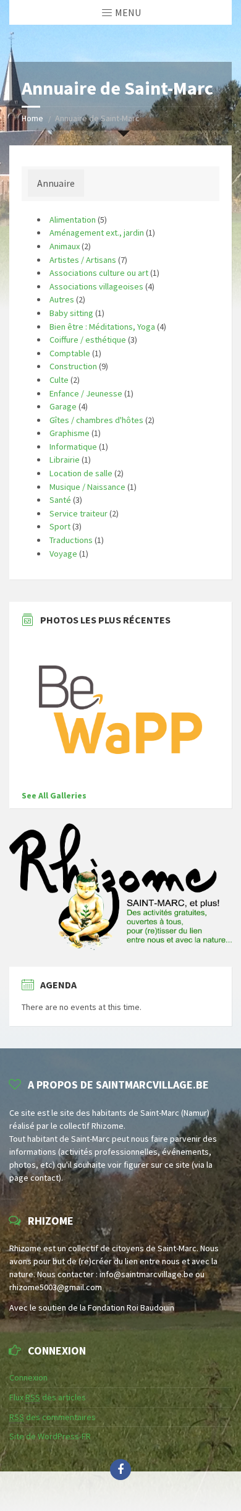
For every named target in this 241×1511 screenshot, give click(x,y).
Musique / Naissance (87, 486)
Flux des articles (47, 1397)
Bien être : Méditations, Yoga (102, 326)
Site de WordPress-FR (50, 1436)
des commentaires (52, 1417)
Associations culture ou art (98, 272)
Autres (61, 299)
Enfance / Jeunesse (85, 393)
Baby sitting (71, 313)
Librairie (64, 459)
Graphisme (69, 433)
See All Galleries (54, 795)
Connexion (28, 1377)
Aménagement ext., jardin (96, 232)
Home (32, 118)
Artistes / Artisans (82, 259)
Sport (59, 526)
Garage (63, 406)
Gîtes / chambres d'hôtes (96, 420)
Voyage (63, 553)
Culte (59, 379)
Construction (73, 366)
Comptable (69, 353)
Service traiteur (78, 513)
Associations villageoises (96, 286)
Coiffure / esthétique (87, 339)
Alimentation (72, 219)
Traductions (71, 540)
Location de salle (80, 473)
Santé (60, 499)
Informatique (73, 446)
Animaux (64, 246)
